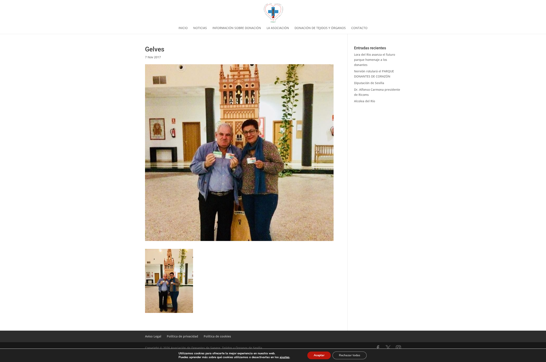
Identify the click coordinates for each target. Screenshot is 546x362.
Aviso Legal (153, 336)
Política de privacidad (182, 336)
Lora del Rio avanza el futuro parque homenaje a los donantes (374, 60)
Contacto (359, 28)
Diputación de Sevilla (369, 83)
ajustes (284, 357)
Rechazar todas (349, 355)
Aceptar (319, 355)
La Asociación (278, 28)
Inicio (183, 28)
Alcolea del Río (364, 101)
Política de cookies (217, 336)
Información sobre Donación (236, 28)
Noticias (200, 28)
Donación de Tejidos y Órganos (320, 28)
